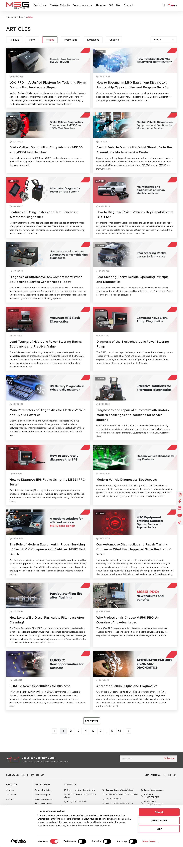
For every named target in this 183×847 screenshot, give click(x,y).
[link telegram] (174, 775)
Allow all (159, 812)
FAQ (111, 5)
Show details (148, 841)
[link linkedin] (32, 775)
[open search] (164, 5)
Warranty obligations (44, 799)
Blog (118, 5)
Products (39, 5)
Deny (159, 829)
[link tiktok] (42, 775)
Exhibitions (93, 39)
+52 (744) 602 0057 (153, 802)
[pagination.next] (128, 731)
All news (14, 39)
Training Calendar (60, 5)
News (32, 39)
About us (101, 5)
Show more (91, 720)
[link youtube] (37, 775)
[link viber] (164, 775)
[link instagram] (23, 775)
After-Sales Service (43, 804)
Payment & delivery (44, 790)
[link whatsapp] (169, 775)
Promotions (70, 39)
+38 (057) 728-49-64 (76, 801)
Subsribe (169, 758)
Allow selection (159, 820)
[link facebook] (27, 775)
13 (112, 730)
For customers (81, 5)
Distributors (11, 794)
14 (119, 730)
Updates (114, 39)
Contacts (129, 5)
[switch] (82, 841)
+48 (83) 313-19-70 (114, 799)
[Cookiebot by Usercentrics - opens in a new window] (18, 841)
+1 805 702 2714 (151, 795)
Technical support (43, 794)
